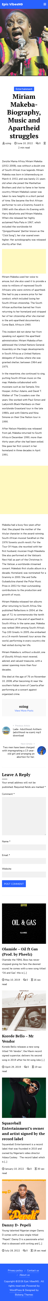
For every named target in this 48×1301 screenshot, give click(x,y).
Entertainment (24, 89)
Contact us (33, 1270)
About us (24, 1275)
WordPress (16, 1290)
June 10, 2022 (25, 143)
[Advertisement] (24, 261)
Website (6, 868)
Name (6, 841)
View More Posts (24, 710)
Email (6, 855)
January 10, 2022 (14, 1168)
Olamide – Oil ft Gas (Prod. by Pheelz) (20, 952)
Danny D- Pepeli (16, 1225)
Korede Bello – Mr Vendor (18, 1039)
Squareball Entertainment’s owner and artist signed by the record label (23, 1131)
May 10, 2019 (12, 979)
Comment (8, 794)
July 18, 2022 (12, 1250)
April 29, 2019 (13, 1067)
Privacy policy (15, 1270)
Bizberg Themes (24, 1294)
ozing (8, 143)
